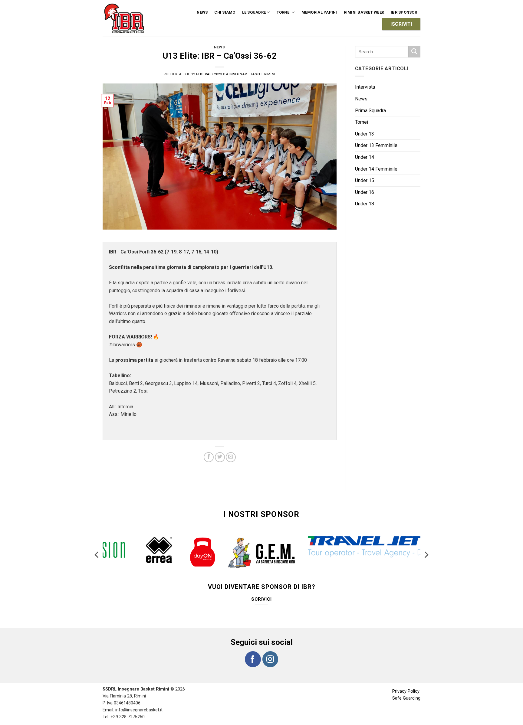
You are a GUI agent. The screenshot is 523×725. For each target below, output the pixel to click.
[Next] (425, 550)
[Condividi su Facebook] (209, 457)
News (202, 12)
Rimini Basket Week (364, 12)
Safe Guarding (406, 686)
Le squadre (254, 12)
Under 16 (364, 192)
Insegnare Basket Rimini (252, 74)
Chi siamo (224, 12)
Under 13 (364, 134)
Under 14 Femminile (376, 169)
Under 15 (364, 180)
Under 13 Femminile (376, 145)
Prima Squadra (370, 110)
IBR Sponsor (404, 12)
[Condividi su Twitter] (220, 457)
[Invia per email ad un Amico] (231, 457)
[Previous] (97, 550)
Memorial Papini (319, 12)
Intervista (365, 87)
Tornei (361, 122)
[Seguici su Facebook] (253, 647)
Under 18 (364, 204)
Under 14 (364, 157)
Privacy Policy (405, 679)
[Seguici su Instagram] (270, 647)
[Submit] (414, 51)
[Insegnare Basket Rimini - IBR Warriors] (125, 18)
